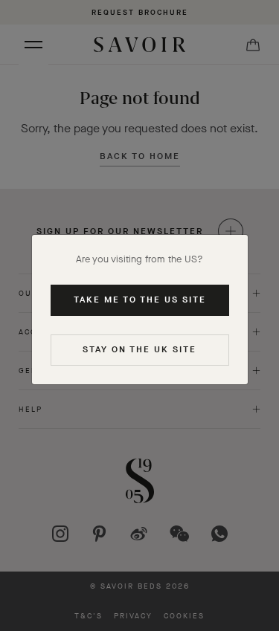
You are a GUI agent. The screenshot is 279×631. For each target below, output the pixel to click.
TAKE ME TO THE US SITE (140, 299)
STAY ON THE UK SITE (139, 349)
